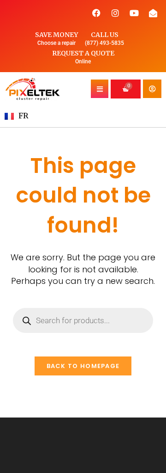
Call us (105, 35)
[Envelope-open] (153, 13)
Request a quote (83, 53)
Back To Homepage (83, 366)
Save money (56, 35)
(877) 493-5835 (104, 43)
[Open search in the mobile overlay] (83, 320)
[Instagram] (115, 13)
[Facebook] (96, 13)
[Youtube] (134, 13)
